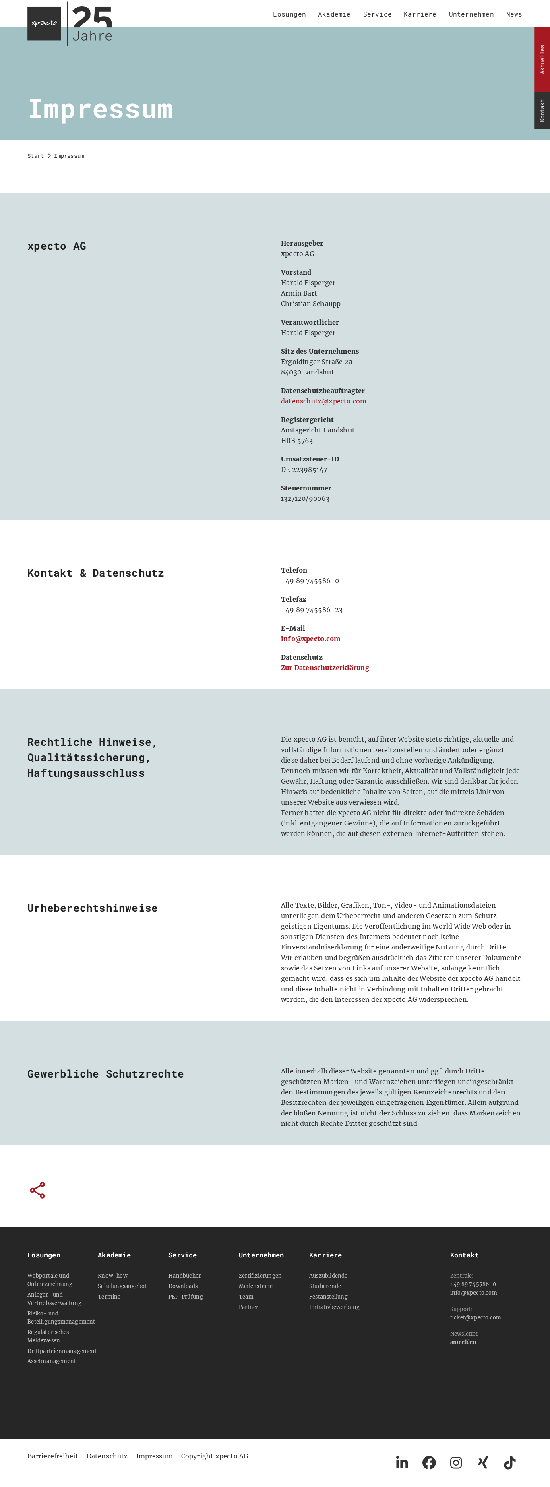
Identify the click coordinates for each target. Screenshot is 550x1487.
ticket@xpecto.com (475, 1317)
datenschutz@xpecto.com (323, 401)
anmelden (463, 1342)
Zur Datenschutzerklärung (325, 668)
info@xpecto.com (310, 639)
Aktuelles (542, 59)
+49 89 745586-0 (473, 1284)
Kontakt (542, 110)
